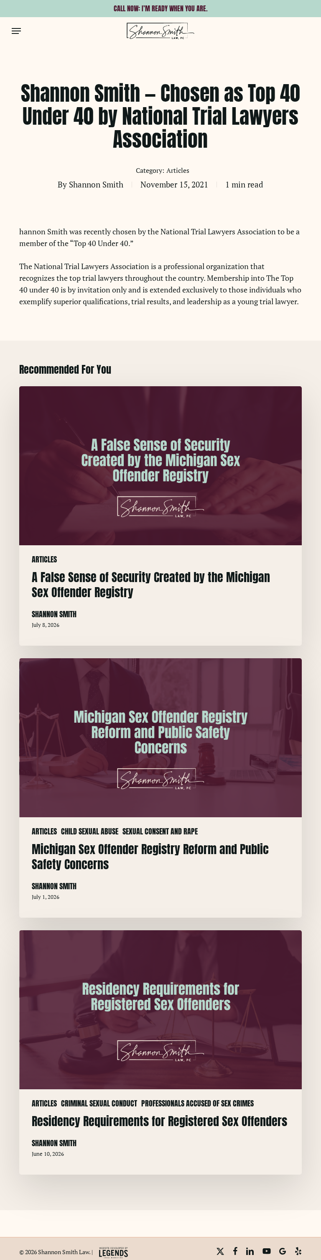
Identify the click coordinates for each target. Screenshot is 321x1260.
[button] (16, 31)
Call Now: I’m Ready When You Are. (161, 8)
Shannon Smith (96, 184)
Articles (177, 170)
